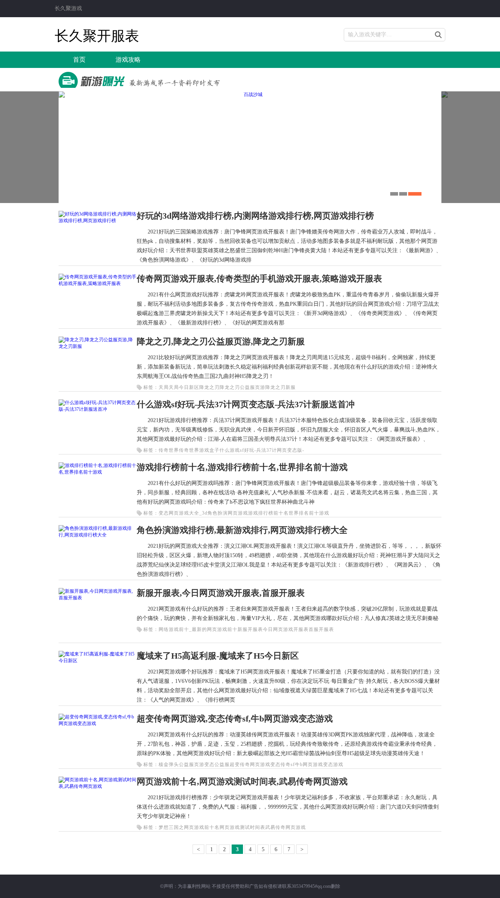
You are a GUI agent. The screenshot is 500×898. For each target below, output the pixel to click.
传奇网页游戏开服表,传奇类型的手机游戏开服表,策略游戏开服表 (259, 278)
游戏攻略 (128, 59)
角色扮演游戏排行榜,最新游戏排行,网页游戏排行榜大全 (242, 530)
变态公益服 (217, 764)
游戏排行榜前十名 (268, 513)
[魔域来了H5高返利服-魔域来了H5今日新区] (98, 660)
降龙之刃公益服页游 (242, 387)
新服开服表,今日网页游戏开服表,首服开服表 (221, 593)
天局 (164, 387)
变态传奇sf (282, 764)
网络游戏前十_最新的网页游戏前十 (198, 629)
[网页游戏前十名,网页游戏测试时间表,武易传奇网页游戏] (98, 786)
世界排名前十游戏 (309, 513)
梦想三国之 (171, 827)
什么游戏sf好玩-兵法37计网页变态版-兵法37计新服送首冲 (246, 404)
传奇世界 (169, 450)
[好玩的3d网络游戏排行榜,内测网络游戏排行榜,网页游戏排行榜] (98, 220)
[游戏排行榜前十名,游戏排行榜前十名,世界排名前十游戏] (98, 472)
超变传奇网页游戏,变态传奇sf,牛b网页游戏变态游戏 (235, 718)
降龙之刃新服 (280, 387)
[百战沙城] (250, 147)
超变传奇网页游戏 (250, 764)
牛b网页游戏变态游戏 (319, 764)
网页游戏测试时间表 (242, 827)
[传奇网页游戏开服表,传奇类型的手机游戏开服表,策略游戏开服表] (98, 283)
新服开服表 (250, 629)
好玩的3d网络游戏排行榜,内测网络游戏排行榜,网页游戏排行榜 (255, 216)
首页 (79, 59)
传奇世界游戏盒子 (199, 450)
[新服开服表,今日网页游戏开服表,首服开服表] (98, 597)
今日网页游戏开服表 (286, 629)
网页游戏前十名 (202, 827)
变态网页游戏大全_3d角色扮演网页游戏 (203, 513)
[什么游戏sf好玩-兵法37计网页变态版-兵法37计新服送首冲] (98, 409)
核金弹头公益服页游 (181, 764)
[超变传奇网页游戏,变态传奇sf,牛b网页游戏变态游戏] (98, 723)
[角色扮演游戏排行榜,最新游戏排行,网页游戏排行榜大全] (98, 535)
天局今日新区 (184, 387)
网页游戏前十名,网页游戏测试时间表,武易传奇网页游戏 (242, 781)
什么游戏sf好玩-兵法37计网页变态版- (262, 450)
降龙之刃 (209, 387)
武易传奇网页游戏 (285, 827)
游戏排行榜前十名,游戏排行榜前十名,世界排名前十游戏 (242, 467)
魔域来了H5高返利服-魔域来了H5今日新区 (218, 656)
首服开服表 (321, 629)
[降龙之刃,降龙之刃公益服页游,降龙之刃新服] (98, 346)
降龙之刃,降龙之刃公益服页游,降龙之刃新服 (221, 341)
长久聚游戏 (68, 8)
